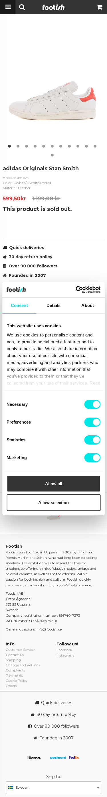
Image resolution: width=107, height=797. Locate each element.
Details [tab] (53, 305)
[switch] (92, 422)
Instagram (65, 655)
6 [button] (52, 146)
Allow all (53, 483)
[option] (53, 86)
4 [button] (35, 146)
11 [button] (95, 146)
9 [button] (77, 146)
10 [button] (86, 146)
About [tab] (87, 305)
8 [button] (69, 146)
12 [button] (52, 155)
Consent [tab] (19, 305)
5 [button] (43, 146)
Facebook (64, 650)
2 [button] (18, 146)
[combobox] (53, 787)
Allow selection (53, 502)
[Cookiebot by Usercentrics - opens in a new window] (76, 289)
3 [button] (26, 146)
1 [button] (9, 146)
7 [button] (60, 146)
